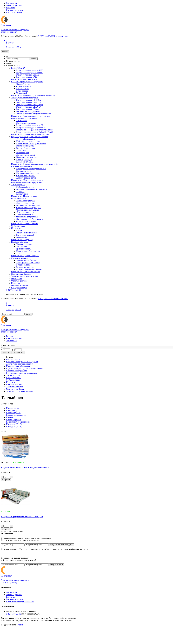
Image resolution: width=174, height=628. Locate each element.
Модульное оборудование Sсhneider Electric (35, 132)
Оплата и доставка (14, 5)
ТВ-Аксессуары (18, 185)
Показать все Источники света (24, 224)
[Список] (2, 431)
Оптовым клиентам (14, 10)
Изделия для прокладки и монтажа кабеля (29, 137)
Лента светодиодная (25, 212)
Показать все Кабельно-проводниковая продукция (33, 95)
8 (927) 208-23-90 (45, 36)
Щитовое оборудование (21, 166)
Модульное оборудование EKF (29, 70)
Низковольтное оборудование (24, 118)
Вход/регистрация (14, 12)
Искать (34, 59)
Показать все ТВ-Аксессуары (24, 196)
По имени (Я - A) (13, 413)
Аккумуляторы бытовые (26, 260)
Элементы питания (19, 258)
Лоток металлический (25, 155)
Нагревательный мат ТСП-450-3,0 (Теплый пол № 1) (25, 467)
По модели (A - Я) (14, 424)
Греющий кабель (23, 249)
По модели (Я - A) (14, 426)
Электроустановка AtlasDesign (29, 105)
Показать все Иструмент (21, 240)
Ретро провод (22, 91)
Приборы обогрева (19, 242)
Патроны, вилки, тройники (28, 111)
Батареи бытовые (23, 265)
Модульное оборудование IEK (29, 72)
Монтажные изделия (25, 146)
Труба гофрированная (25, 139)
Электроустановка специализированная (33, 114)
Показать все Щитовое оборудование (27, 180)
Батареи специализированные (29, 269)
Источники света (18, 198)
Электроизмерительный (26, 233)
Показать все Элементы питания (25, 272)
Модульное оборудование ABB (29, 125)
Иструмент (16, 228)
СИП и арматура (23, 86)
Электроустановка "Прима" (28, 109)
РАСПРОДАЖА (18, 68)
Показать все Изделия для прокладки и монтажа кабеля (35, 164)
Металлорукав (22, 153)
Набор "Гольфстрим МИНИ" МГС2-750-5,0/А (22, 517)
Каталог (5, 52)
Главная (9, 336)
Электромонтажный (25, 235)
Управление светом (24, 214)
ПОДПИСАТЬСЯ (56, 565)
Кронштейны (22, 194)
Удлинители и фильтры (21, 274)
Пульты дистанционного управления (27, 182)
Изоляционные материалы (27, 157)
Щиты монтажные (24, 171)
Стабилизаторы (18, 226)
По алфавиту (11, 410)
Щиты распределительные (27, 173)
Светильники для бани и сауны (30, 219)
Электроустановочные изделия (24, 98)
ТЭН (18, 253)
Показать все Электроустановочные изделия (30, 116)
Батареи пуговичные (25, 267)
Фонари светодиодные (26, 221)
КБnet (20, 625)
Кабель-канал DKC (24, 162)
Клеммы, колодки (24, 159)
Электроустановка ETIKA (27, 75)
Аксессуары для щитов (26, 178)
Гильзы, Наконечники (25, 148)
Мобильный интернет (25, 187)
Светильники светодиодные (28, 207)
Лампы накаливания (25, 203)
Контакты (10, 8)
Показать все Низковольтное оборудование (30, 134)
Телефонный (21, 93)
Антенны (20, 191)
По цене (9, 417)
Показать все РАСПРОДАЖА (24, 79)
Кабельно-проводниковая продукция (27, 82)
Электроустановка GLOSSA (28, 100)
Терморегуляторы (24, 244)
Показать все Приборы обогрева (25, 256)
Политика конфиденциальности (20, 601)
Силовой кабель (23, 84)
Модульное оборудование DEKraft (31, 127)
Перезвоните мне (60, 36)
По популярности (13, 419)
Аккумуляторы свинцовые (27, 262)
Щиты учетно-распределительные (31, 169)
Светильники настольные (27, 210)
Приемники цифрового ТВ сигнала (31, 189)
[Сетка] (5, 431)
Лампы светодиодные (25, 201)
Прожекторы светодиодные (28, 205)
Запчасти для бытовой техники (24, 276)
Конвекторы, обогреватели (28, 251)
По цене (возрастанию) (16, 415)
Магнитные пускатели (26, 123)
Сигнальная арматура (25, 175)
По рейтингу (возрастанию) (18, 422)
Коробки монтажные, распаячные (31, 143)
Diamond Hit (21, 237)
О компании (11, 3)
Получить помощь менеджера (61, 545)
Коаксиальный (22, 88)
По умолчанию (12, 408)
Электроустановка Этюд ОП (28, 102)
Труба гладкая (22, 150)
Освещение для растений (27, 217)
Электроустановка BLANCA (28, 107)
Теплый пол (21, 246)
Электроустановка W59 (26, 77)
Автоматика (21, 121)
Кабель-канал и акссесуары (28, 141)
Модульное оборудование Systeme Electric (34, 130)
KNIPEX (20, 230)
